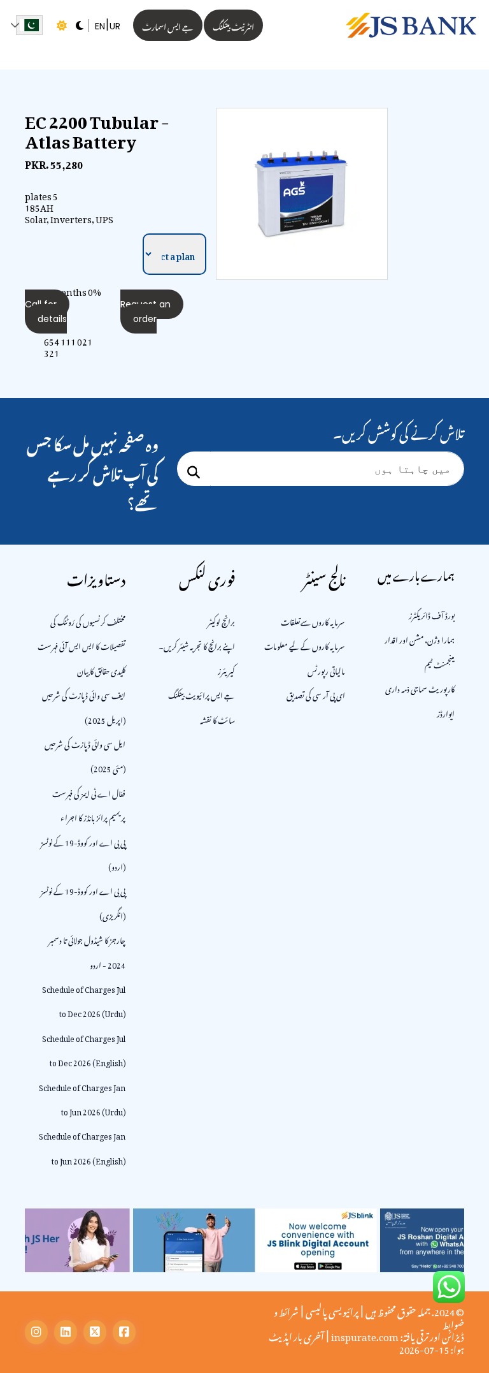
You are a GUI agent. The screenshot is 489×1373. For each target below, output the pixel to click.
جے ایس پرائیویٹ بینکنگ (201, 693)
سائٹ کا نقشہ (217, 718)
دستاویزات (96, 576)
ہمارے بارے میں (416, 573)
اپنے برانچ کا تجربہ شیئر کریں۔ (197, 644)
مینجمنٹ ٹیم (440, 663)
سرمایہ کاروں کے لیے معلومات (304, 644)
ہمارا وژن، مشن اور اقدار (420, 638)
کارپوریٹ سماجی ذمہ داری (420, 687)
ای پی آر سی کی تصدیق (316, 693)
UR (115, 26)
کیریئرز (226, 669)
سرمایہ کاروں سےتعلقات (313, 620)
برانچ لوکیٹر (221, 620)
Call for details (46, 311)
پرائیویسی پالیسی (332, 1310)
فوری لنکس (207, 576)
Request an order (145, 311)
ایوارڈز (446, 712)
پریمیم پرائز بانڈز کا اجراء (92, 816)
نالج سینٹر (324, 576)
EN (100, 26)
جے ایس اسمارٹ (168, 25)
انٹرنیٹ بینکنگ (233, 25)
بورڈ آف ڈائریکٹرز (432, 614)
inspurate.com (365, 1335)
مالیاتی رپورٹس (326, 669)
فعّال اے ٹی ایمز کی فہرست (88, 792)
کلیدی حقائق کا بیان (101, 669)
